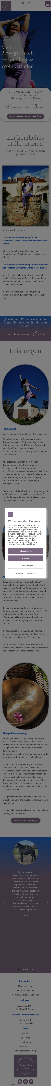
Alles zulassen (26, 551)
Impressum (31, 573)
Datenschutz (20, 573)
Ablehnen (25, 558)
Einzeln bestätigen (25, 566)
